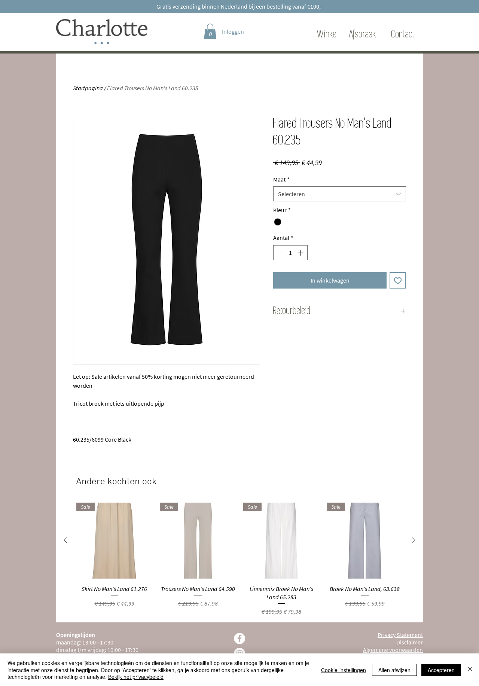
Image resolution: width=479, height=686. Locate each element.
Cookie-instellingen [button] (343, 670)
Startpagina (88, 88)
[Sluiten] (470, 669)
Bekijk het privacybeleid (136, 676)
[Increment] (301, 253)
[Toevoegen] (398, 280)
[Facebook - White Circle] (239, 638)
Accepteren (441, 670)
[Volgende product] (413, 540)
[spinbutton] (290, 253)
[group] (239, 559)
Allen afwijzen (394, 670)
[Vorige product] (65, 540)
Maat (281, 179)
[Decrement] (279, 253)
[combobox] (339, 193)
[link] (210, 31)
